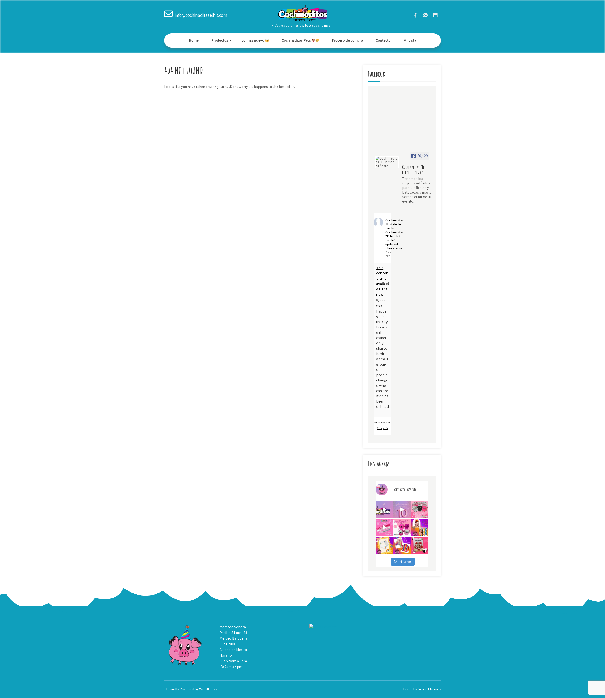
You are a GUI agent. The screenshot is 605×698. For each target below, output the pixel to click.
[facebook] (415, 15)
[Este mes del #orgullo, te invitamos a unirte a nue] (419, 527)
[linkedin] (435, 15)
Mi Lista (409, 40)
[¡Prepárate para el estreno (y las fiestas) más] (402, 527)
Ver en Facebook (382, 422)
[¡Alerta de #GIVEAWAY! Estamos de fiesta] (402, 509)
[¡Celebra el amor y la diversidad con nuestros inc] (402, 545)
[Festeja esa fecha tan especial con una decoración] (419, 545)
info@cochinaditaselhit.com (201, 15)
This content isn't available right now (382, 281)
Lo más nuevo (253, 40)
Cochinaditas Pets (297, 40)
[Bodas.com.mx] (323, 626)
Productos (219, 40)
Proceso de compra (347, 40)
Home (194, 40)
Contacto (383, 40)
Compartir (382, 428)
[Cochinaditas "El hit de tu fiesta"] (387, 162)
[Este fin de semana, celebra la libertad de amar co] (384, 545)
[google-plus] (425, 15)
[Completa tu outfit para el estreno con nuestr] (419, 509)
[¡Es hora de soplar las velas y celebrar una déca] (384, 509)
